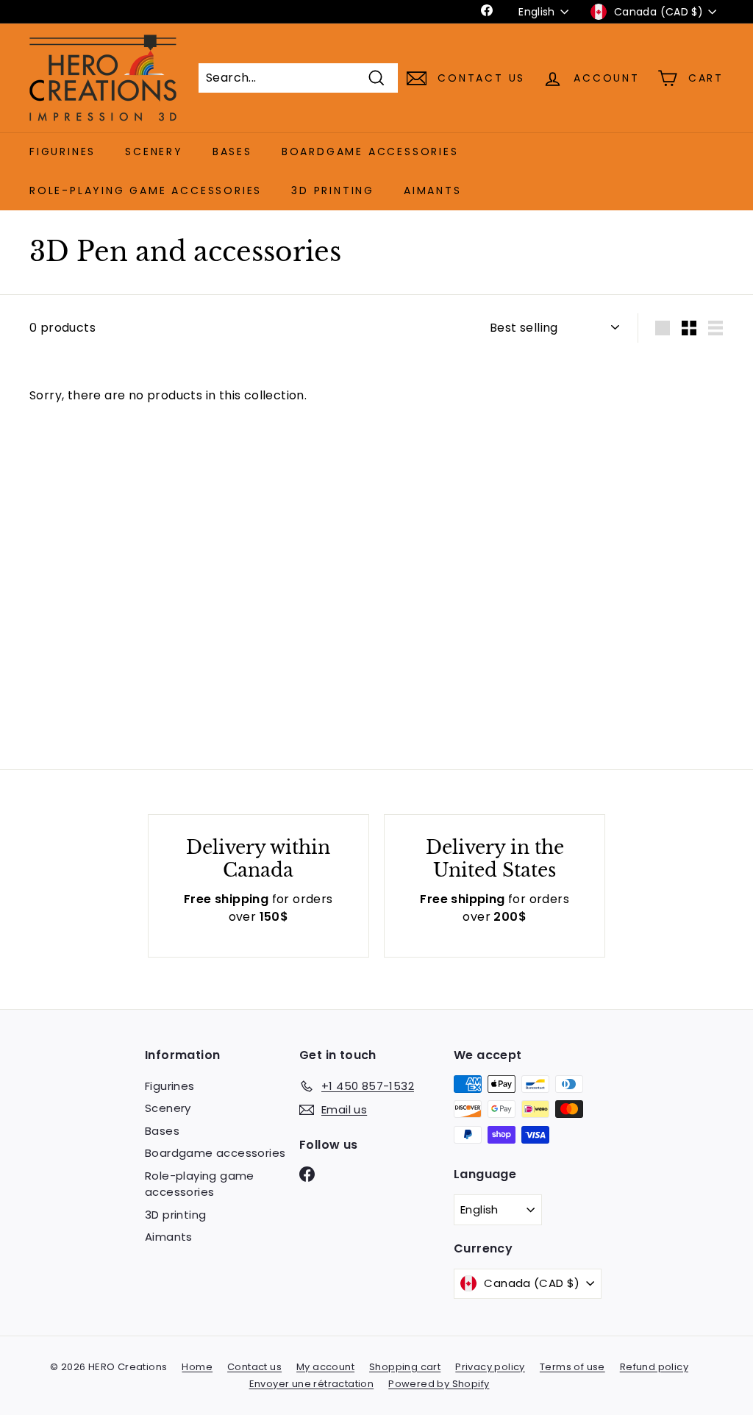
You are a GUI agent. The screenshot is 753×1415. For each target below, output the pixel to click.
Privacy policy (490, 1367)
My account (325, 1367)
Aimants (433, 190)
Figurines (62, 151)
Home (197, 1367)
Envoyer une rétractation (311, 1384)
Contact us (254, 1367)
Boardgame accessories (370, 151)
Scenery (154, 151)
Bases (232, 151)
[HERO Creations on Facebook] (307, 1173)
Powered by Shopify (438, 1384)
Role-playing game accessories (145, 190)
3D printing (332, 190)
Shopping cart (404, 1367)
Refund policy (654, 1367)
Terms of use (572, 1367)
